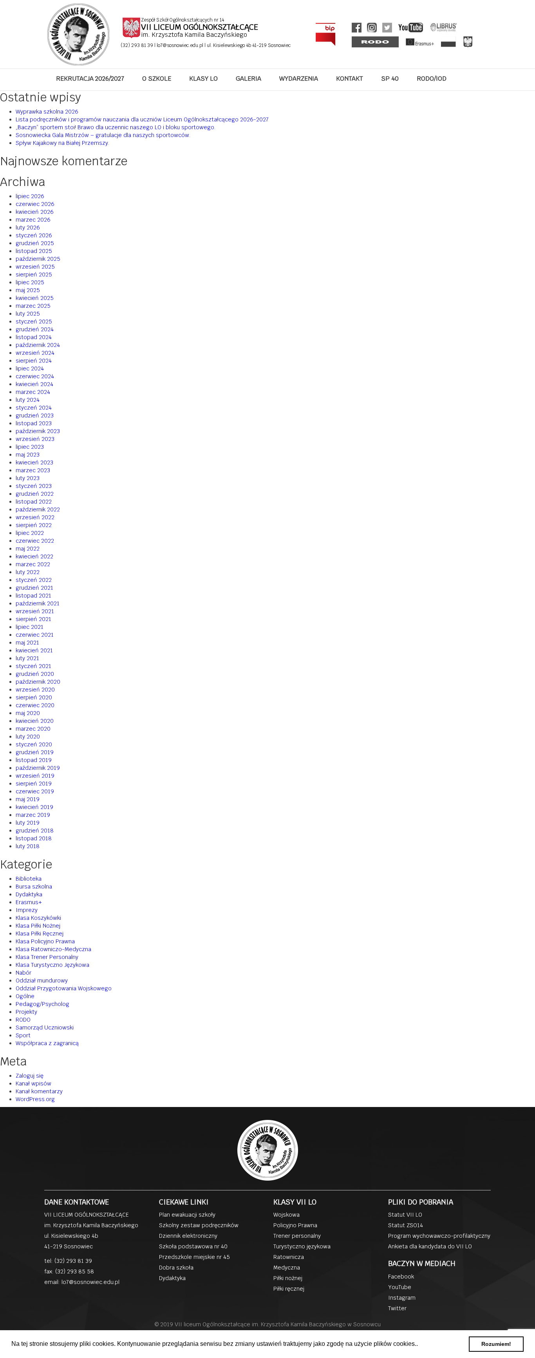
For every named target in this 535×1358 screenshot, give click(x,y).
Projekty (26, 1011)
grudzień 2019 (35, 752)
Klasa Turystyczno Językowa (52, 964)
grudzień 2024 (35, 329)
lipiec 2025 (30, 282)
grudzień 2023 (35, 415)
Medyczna (286, 1267)
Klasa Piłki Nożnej (38, 925)
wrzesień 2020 (35, 689)
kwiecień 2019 (34, 807)
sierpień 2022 (34, 525)
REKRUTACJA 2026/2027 (90, 78)
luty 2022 (28, 572)
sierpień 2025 (34, 274)
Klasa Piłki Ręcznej (39, 933)
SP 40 (390, 78)
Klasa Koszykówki (38, 917)
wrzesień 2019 (35, 775)
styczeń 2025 (34, 321)
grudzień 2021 (34, 587)
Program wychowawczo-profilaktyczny (439, 1235)
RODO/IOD (431, 78)
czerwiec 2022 (35, 540)
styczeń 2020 (34, 744)
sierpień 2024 (34, 360)
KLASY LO (203, 78)
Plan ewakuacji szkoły (187, 1214)
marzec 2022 (33, 564)
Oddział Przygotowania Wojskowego (64, 988)
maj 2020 (28, 713)
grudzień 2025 (35, 243)
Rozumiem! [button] (496, 1344)
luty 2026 (28, 227)
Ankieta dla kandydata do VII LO (430, 1246)
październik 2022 (38, 509)
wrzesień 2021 (35, 611)
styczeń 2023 (34, 485)
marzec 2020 (33, 728)
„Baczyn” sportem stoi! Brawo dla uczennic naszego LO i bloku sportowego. (115, 127)
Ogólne (25, 996)
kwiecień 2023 (34, 462)
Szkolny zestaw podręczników (199, 1225)
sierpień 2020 (34, 697)
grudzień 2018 (35, 830)
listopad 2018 (34, 838)
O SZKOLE (156, 78)
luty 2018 (28, 846)
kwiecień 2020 (35, 720)
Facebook (401, 1276)
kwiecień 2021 (34, 650)
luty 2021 (27, 658)
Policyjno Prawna (295, 1225)
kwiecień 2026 (35, 211)
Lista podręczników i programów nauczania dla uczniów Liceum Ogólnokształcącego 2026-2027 (142, 119)
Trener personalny (297, 1235)
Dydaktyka (29, 894)
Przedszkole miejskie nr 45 (194, 1256)
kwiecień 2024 (34, 384)
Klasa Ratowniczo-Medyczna (53, 949)
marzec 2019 (33, 814)
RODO (23, 1019)
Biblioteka (29, 878)
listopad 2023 (34, 423)
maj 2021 (27, 642)
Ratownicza (288, 1256)
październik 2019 (38, 767)
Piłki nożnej (287, 1278)
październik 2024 (38, 345)
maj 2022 (28, 548)
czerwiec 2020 (35, 705)
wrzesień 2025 (35, 266)
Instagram (402, 1297)
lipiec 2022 (30, 532)
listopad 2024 (34, 337)
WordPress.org (35, 1099)
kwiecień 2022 (34, 556)
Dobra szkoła (176, 1267)
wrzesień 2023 (35, 438)
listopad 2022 (34, 501)
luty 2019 (28, 822)
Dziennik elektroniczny (188, 1235)
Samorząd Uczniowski (45, 1027)
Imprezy (27, 910)
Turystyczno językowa (302, 1246)
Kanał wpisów (33, 1083)
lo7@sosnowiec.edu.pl (180, 45)
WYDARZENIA (298, 78)
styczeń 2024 (34, 407)
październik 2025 (38, 258)
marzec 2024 (33, 391)
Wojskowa (286, 1214)
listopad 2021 (33, 595)
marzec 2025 (33, 305)
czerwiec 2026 (35, 204)
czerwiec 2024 (35, 376)
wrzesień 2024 (35, 352)
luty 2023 (28, 478)
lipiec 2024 (30, 368)
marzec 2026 (33, 219)
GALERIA (248, 78)
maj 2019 (28, 799)
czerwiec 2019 (35, 791)
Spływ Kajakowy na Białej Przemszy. (62, 142)
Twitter (397, 1308)
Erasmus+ (29, 902)
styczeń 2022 (34, 579)
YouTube (399, 1287)
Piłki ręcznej (288, 1288)
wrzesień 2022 (35, 517)
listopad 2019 (34, 760)
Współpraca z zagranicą (47, 1043)
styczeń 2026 (34, 235)
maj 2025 (28, 290)
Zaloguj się (29, 1075)
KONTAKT (349, 78)
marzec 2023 (33, 470)
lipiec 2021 (29, 626)
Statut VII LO (405, 1214)
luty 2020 (28, 736)
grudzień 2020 (35, 673)
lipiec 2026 (30, 196)
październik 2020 (38, 681)
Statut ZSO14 (405, 1225)
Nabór (23, 972)
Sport (23, 1035)
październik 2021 (38, 603)
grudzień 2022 (35, 493)
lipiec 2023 (30, 446)
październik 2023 (38, 431)
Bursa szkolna (34, 886)
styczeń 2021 (33, 666)
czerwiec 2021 (35, 634)
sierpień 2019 (34, 783)
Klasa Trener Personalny (47, 957)
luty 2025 (28, 313)
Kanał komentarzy (39, 1091)
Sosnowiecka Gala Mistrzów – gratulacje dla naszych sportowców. (103, 135)
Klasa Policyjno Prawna (45, 941)
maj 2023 (28, 454)
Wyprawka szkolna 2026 (47, 111)
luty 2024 (28, 399)
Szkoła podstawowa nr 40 (193, 1246)
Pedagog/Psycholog (42, 1004)
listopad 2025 (34, 251)
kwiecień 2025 (35, 298)
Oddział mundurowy (42, 980)
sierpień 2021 (33, 619)
